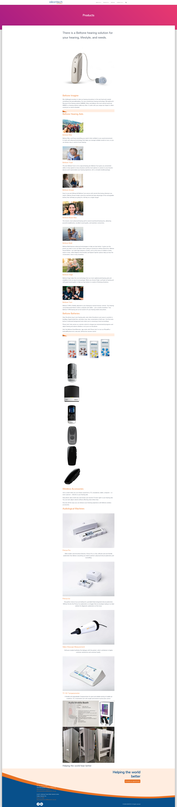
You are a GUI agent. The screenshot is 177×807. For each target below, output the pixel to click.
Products (105, 2)
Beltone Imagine (70, 95)
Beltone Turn (67, 302)
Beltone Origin (68, 274)
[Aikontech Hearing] (56, 2)
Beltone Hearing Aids (73, 114)
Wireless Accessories (73, 489)
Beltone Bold (67, 243)
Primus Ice (66, 598)
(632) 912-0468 (40, 798)
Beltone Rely (67, 134)
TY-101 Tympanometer (71, 693)
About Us (98, 2)
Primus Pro (66, 550)
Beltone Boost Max (70, 217)
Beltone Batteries (71, 313)
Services (113, 2)
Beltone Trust (68, 162)
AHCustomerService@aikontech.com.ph (46, 791)
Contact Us (119, 2)
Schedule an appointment (132, 781)
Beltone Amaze (68, 190)
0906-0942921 (46, 789)
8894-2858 (39, 789)
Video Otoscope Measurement (74, 646)
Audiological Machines (73, 508)
